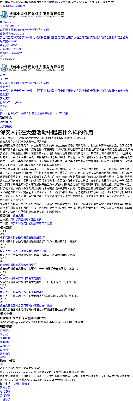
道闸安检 (16, 37)
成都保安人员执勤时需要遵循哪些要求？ (23, 237)
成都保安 (59, 2)
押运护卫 (41, 37)
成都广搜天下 (22, 383)
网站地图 (5, 353)
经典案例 (8, 41)
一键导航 (5, 399)
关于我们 (9, 25)
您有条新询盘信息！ (15, 6)
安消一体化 (28, 37)
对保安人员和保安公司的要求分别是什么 (23, 278)
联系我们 (11, 53)
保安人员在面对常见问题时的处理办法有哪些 (26, 305)
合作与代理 (31, 29)
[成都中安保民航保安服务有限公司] (32, 18)
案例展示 (5, 346)
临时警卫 (52, 37)
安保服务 (95, 37)
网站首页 (5, 330)
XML (3, 356)
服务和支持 (17, 29)
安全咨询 (122, 37)
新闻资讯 (8, 45)
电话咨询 (5, 391)
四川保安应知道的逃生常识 (26, 219)
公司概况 (5, 29)
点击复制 (39, 372)
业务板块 (12, 33)
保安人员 (18, 215)
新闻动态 (5, 342)
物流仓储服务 (109, 37)
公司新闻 (16, 49)
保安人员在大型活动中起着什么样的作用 (44, 113)
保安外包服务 (65, 37)
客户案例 (43, 29)
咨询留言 (5, 395)
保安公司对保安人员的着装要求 (18, 264)
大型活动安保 (82, 37)
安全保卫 (5, 37)
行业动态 (5, 49)
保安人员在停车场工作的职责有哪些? (21, 292)
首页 (6, 22)
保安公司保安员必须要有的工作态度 (31, 223)
